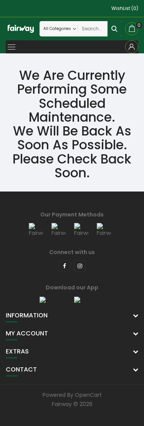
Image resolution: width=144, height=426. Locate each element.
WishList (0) (124, 8)
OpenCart (88, 395)
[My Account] (131, 46)
